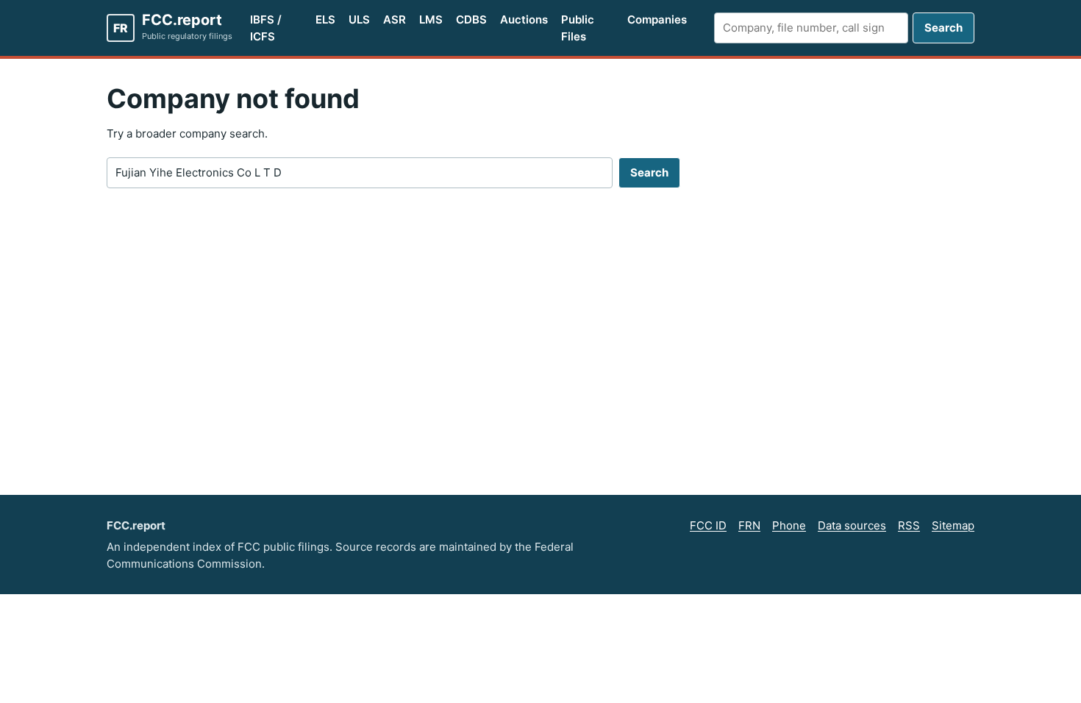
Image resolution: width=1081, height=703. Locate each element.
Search (943, 28)
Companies (657, 19)
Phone (789, 525)
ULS (359, 19)
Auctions (524, 19)
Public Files (577, 28)
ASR (394, 19)
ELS (325, 19)
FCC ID (708, 525)
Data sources (852, 525)
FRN (749, 525)
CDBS (471, 19)
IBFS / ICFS (266, 28)
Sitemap (953, 525)
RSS (909, 525)
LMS (431, 19)
